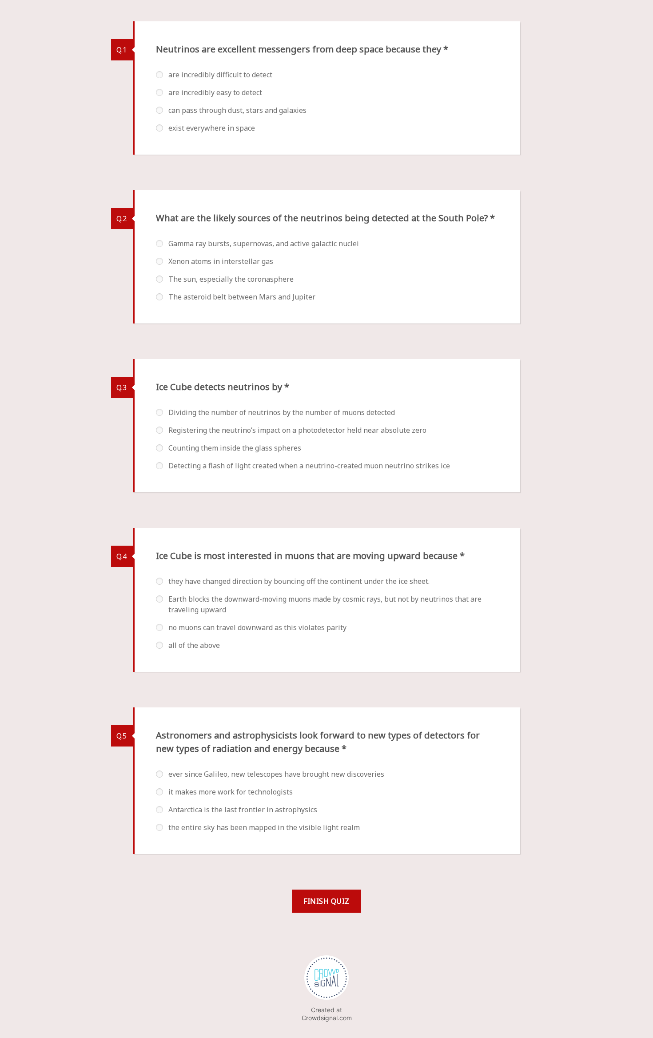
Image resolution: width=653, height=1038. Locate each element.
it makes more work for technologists (230, 792)
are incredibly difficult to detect (220, 75)
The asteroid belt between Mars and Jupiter (241, 297)
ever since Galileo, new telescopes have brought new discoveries (276, 774)
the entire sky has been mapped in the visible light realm (264, 827)
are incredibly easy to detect (215, 92)
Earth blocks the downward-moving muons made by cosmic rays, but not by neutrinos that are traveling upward (325, 604)
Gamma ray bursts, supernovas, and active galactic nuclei (263, 243)
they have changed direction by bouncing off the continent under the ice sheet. (299, 581)
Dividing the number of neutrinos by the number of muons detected (281, 412)
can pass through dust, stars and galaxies (237, 110)
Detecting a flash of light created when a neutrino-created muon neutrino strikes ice (309, 466)
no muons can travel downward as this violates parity (257, 627)
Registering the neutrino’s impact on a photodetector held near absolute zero (297, 430)
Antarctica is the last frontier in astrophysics (242, 809)
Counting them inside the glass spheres (234, 448)
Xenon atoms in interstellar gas (220, 261)
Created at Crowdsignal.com (327, 1014)
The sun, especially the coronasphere (231, 279)
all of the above (194, 645)
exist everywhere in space (211, 128)
